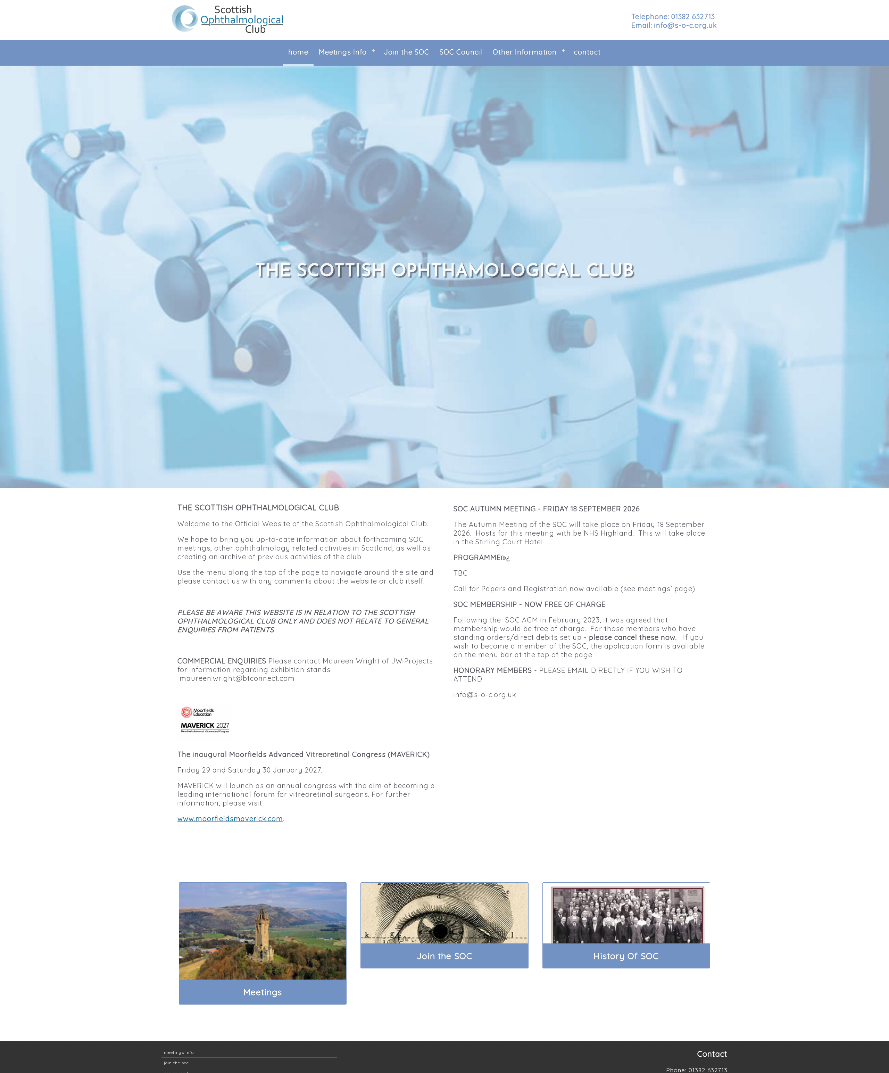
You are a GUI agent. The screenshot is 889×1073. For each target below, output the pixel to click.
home (298, 52)
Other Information (525, 52)
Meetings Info (343, 52)
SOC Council (461, 52)
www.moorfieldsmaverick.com (230, 818)
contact (587, 52)
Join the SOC (406, 52)
